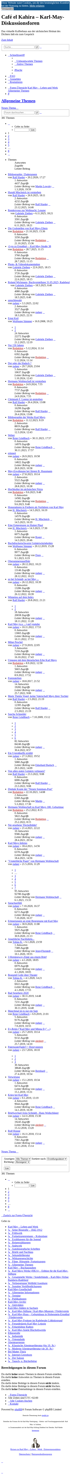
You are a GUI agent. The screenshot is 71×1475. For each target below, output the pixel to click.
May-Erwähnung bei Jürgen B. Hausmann (30, 471)
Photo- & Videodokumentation (24, 264)
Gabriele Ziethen (24, 213)
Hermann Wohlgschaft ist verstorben (27, 381)
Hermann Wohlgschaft (47, 897)
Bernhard (40, 1071)
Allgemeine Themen (18, 101)
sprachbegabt (15, 300)
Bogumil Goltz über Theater (22, 975)
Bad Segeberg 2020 (18, 993)
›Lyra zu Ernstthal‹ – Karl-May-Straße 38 (29, 246)
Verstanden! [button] (7, 8)
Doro (38, 555)
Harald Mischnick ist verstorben (24, 192)
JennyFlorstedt (43, 951)
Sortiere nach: (39, 1158)
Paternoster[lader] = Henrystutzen (25, 1047)
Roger (38, 537)
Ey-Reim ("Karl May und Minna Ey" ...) (29, 1029)
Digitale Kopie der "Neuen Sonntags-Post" (30, 789)
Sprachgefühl (15, 903)
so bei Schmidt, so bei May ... (23, 579)
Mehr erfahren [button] (37, 5)
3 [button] (8, 139)
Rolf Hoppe (14, 1130)
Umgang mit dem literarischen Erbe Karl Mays (32, 660)
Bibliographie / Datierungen (22, 174)
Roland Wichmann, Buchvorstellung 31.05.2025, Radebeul (39, 282)
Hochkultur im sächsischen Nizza (25, 489)
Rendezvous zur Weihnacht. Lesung (27, 210)
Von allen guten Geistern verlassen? (26, 771)
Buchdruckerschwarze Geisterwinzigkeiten (30, 543)
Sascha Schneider (17, 714)
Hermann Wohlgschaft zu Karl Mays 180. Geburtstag (36, 807)
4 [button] (8, 142)
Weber (11, 435)
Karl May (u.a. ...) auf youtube (24, 624)
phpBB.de (45, 1415)
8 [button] (8, 151)
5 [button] (8, 145)
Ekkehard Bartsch (44, 765)
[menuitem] (28, 61)
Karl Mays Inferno (17, 843)
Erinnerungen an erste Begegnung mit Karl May (33, 921)
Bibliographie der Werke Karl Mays (26, 417)
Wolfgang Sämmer (22, 321)
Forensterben (14, 678)
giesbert (39, 1041)
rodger (16, 303)
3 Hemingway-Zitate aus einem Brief (27, 957)
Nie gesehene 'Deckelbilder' (22, 825)
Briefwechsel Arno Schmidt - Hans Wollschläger (33, 1112)
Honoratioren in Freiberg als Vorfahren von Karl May (36, 507)
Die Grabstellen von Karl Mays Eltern (28, 228)
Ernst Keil (13, 318)
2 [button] (8, 136)
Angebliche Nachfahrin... (21, 939)
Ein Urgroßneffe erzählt (20, 753)
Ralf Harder (19, 177)
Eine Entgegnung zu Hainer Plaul (25, 525)
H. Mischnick (20, 510)
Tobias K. (18, 942)
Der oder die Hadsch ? (19, 363)
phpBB (18, 1409)
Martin (38, 801)
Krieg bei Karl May (18, 1095)
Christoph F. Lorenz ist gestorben (25, 399)
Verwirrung (14, 1077)
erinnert (12, 453)
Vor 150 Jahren (16, 345)
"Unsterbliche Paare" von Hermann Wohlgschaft (33, 861)
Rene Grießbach (21, 438)
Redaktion (18, 231)
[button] (9, 123)
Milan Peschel (15, 642)
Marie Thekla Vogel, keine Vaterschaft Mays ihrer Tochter (38, 696)
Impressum (35, 1430)
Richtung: (9, 1161)
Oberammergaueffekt (19, 561)
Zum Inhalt (7, 39)
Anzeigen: (9, 1158)
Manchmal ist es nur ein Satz (23, 1011)
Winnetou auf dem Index (21, 597)
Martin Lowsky (43, 186)
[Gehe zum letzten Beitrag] (53, 186)
